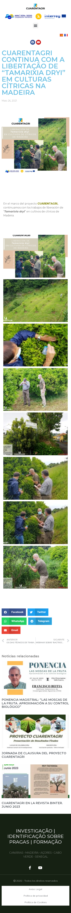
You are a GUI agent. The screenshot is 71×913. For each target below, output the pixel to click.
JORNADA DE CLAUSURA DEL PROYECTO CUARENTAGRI (34, 755)
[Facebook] (32, 42)
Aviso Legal (35, 889)
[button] (35, 25)
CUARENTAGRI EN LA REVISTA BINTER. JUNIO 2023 (32, 805)
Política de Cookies (35, 902)
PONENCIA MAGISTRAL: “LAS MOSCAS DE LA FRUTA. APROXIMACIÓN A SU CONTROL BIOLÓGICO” (35, 703)
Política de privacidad (35, 895)
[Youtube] (38, 42)
